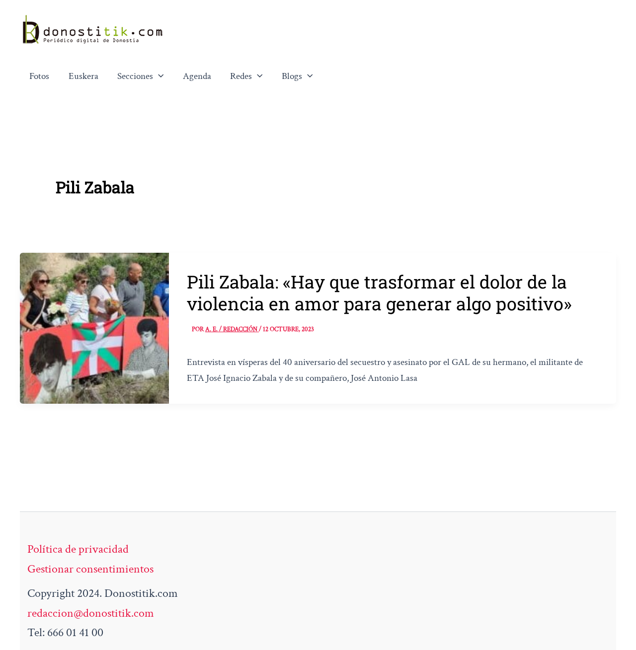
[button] (158, 76)
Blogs (292, 76)
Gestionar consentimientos (90, 569)
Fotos (39, 76)
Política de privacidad (78, 549)
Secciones (135, 76)
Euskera (83, 76)
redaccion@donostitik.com (90, 613)
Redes (241, 76)
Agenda (197, 76)
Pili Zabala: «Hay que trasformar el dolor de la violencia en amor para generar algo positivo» (379, 292)
